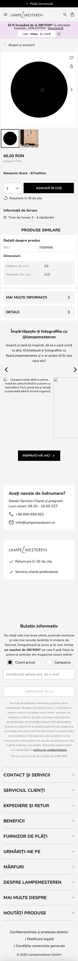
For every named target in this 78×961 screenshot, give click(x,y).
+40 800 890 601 (30, 514)
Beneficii (14, 821)
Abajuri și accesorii (21, 45)
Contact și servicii (26, 775)
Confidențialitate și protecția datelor (39, 931)
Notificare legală (40, 938)
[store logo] (29, 14)
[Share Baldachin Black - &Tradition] (71, 66)
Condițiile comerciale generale (40, 945)
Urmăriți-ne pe (21, 851)
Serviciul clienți (24, 790)
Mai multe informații (26, 297)
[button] (10, 138)
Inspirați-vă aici (36, 455)
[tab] (39, 774)
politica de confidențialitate (50, 749)
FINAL (36, 34)
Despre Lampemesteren (32, 882)
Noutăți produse (24, 913)
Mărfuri (13, 867)
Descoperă (55, 28)
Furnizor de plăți (25, 836)
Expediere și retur (26, 805)
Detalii (13, 312)
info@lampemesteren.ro (35, 522)
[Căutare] (65, 14)
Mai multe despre (25, 897)
